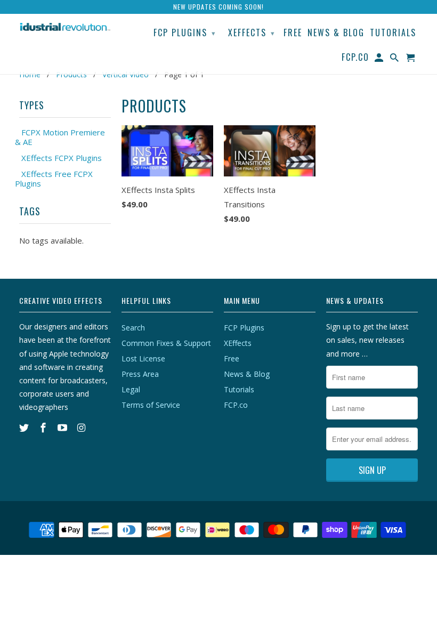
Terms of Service (151, 405)
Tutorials (239, 389)
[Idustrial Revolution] (65, 26)
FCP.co (236, 405)
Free (231, 358)
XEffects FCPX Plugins (61, 157)
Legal (131, 389)
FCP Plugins (244, 327)
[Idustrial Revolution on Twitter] (25, 427)
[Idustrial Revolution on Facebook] (44, 427)
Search (133, 327)
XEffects (238, 343)
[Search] (395, 59)
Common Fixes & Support (166, 343)
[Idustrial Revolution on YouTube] (63, 427)
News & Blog (247, 374)
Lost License (143, 358)
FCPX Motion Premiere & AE (60, 137)
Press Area (140, 374)
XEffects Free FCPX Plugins (54, 178)
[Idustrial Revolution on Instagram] (82, 427)
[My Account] (380, 59)
